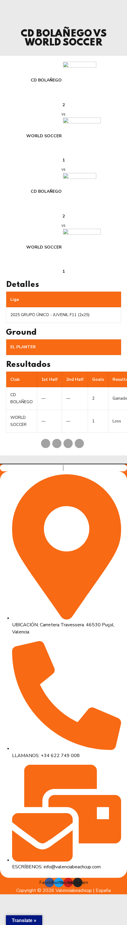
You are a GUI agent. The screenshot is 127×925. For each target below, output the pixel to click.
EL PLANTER (23, 347)
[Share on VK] (79, 443)
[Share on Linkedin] (68, 443)
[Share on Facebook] (45, 443)
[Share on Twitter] (56, 443)
